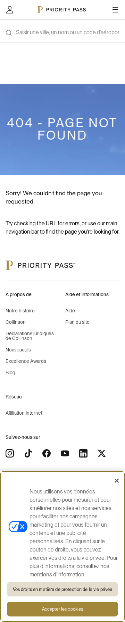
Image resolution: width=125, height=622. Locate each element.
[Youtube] (65, 453)
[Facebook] (46, 453)
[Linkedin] (83, 453)
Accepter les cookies (62, 609)
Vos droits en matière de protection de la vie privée (62, 589)
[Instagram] (10, 453)
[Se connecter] (10, 10)
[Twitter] (102, 453)
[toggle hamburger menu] (115, 10)
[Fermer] (116, 480)
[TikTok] (28, 453)
